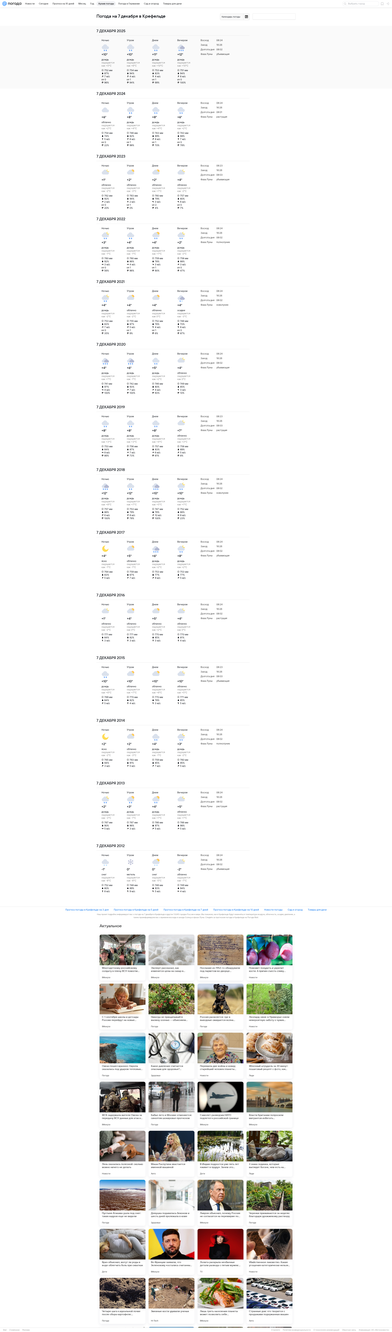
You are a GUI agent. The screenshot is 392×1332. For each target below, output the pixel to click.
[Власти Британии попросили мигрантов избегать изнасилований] (269, 1105)
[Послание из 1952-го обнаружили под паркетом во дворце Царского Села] (220, 958)
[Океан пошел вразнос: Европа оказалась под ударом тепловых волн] (122, 1056)
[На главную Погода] (14, 3)
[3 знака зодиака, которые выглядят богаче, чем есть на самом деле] (269, 1154)
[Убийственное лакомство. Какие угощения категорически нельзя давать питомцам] (269, 1252)
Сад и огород (295, 909)
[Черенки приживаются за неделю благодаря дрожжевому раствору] (269, 1203)
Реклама (26, 1330)
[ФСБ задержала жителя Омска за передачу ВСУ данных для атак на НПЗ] (122, 1105)
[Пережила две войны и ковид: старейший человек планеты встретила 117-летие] (220, 1056)
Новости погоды (273, 909)
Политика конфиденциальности (297, 1330)
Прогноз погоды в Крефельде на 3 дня (87, 909)
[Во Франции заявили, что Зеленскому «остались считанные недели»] (171, 1252)
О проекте (275, 1330)
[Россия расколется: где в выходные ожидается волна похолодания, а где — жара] (220, 1007)
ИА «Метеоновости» (380, 1330)
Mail (5, 1330)
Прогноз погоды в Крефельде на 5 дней (136, 909)
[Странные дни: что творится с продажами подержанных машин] (269, 1301)
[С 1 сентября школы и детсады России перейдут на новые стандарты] (122, 1007)
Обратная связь (349, 1330)
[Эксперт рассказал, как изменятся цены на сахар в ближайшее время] (171, 958)
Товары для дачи (317, 909)
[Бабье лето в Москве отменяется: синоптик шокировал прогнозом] (171, 1105)
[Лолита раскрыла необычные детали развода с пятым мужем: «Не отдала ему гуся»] (220, 1252)
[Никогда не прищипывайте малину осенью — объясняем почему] (171, 1007)
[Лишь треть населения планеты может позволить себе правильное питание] (220, 1301)
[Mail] (4, 3)
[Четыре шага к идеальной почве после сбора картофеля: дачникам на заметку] (122, 1301)
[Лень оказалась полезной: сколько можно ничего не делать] (122, 1154)
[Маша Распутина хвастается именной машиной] (171, 1154)
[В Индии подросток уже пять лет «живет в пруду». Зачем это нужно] (220, 1154)
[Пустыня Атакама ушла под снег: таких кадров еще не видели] (122, 1203)
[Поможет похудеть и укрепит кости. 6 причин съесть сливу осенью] (269, 958)
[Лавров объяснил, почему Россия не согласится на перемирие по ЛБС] (220, 1203)
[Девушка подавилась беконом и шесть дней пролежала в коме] (171, 1203)
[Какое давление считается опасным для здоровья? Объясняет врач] (171, 1056)
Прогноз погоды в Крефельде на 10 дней (236, 909)
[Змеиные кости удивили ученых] (171, 1301)
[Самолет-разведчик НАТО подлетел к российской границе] (220, 1105)
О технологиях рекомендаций (326, 1330)
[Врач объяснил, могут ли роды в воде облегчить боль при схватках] (122, 1252)
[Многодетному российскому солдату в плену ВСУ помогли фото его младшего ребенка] (122, 958)
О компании (14, 1330)
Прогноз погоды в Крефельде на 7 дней (186, 909)
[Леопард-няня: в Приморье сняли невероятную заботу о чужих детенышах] (269, 1007)
